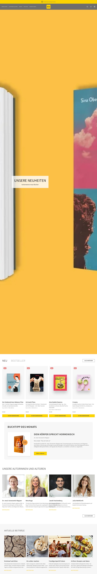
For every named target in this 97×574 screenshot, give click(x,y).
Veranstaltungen (32, 6)
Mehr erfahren (40, 453)
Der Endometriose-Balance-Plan (12, 402)
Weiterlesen (5, 509)
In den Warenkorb (13, 416)
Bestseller (18, 360)
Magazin (20, 6)
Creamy (75, 402)
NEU (4, 360)
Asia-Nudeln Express (55, 402)
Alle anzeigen (88, 360)
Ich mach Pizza (30, 402)
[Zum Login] (91, 7)
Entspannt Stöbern (50, 4)
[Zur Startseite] (48, 7)
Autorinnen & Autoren (13, 6)
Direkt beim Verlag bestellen (50, 1)
